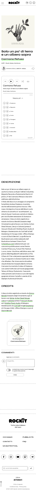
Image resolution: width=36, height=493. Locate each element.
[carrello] (27, 2)
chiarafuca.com (8, 244)
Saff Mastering (28, 306)
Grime (12, 298)
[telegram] (32, 457)
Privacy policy (22, 486)
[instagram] (10, 457)
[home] (14, 2)
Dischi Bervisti (6, 311)
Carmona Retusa (12, 59)
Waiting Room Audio (12, 303)
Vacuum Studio (27, 301)
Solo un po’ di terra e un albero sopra (15, 88)
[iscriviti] (31, 468)
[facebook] (3, 457)
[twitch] (25, 457)
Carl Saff (17, 306)
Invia (15, 375)
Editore (17, 478)
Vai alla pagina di (18, 340)
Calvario (11, 301)
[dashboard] (34, 2)
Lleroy (3, 301)
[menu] (2, 2)
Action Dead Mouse (22, 298)
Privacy (1, 484)
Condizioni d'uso (14, 486)
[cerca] (30, 2)
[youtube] (18, 457)
